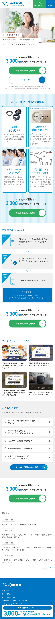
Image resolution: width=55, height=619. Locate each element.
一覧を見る (44, 569)
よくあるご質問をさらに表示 (27, 467)
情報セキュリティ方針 (10, 604)
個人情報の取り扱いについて (13, 601)
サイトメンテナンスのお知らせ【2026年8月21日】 (22, 524)
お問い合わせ (7, 597)
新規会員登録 (40, 5)
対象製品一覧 (7, 591)
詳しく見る (21, 230)
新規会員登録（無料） (26, 70)
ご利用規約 (6, 594)
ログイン (50, 5)
